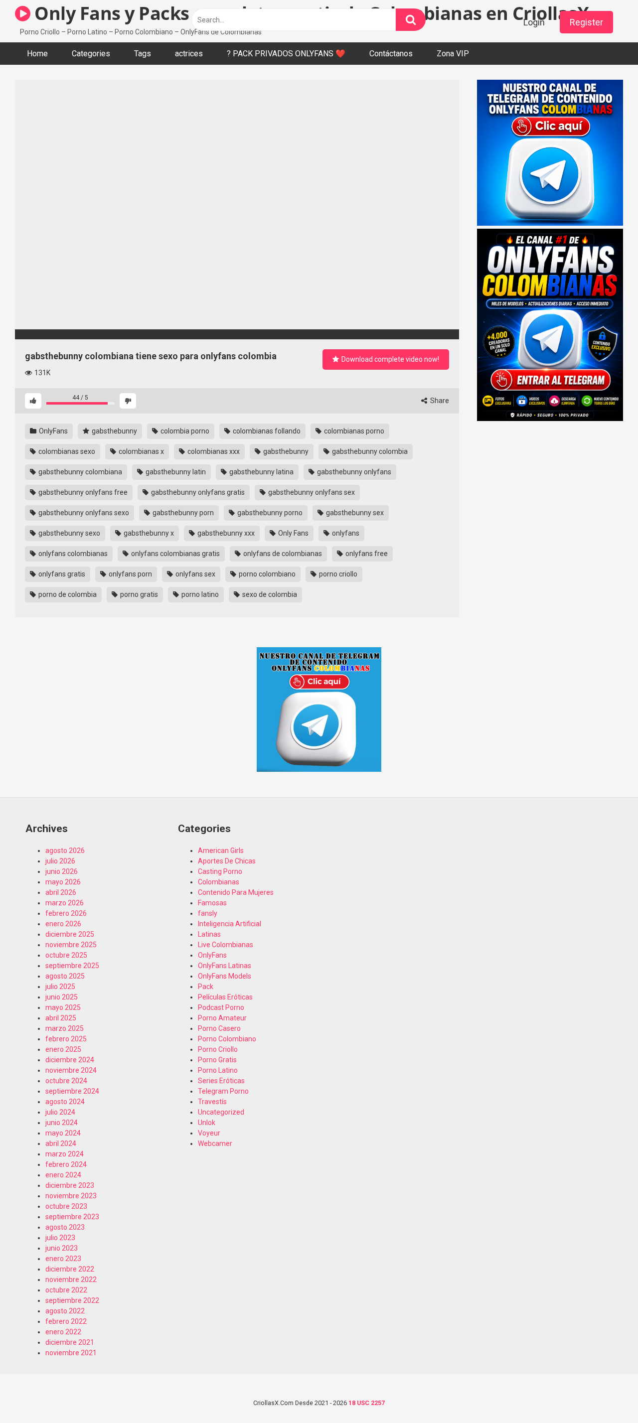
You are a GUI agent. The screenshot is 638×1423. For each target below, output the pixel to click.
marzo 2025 (64, 1028)
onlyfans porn (129, 574)
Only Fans (293, 533)
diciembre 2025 (69, 934)
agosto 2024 (65, 1102)
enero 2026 (63, 924)
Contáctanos (391, 53)
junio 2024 (61, 1123)
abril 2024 (60, 1143)
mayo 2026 (63, 882)
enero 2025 (63, 1049)
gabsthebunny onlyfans (353, 472)
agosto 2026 (65, 850)
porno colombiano (266, 574)
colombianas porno (353, 431)
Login (534, 22)
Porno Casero (219, 1028)
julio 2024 (60, 1112)
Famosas (212, 903)
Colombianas (218, 882)
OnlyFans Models (224, 976)
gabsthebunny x (148, 533)
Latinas (209, 934)
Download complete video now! (389, 359)
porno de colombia (67, 594)
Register (586, 22)
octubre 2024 (66, 1081)
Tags (142, 53)
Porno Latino (218, 1070)
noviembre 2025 (71, 945)
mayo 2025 (63, 1007)
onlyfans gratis (61, 574)
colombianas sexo (66, 451)
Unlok (206, 1123)
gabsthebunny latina (261, 472)
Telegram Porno (223, 1091)
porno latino (199, 594)
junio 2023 (61, 1248)
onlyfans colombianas (72, 554)
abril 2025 (60, 1018)
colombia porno (184, 431)
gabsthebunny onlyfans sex (311, 492)
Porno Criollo (218, 1049)
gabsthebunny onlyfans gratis (197, 492)
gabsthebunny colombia (369, 451)
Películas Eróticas (225, 997)
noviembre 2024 (71, 1070)
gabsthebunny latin (175, 472)
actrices (189, 53)
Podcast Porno (221, 1007)
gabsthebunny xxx (225, 533)
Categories (91, 53)
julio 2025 (60, 987)
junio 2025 (61, 997)
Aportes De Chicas (227, 861)
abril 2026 (60, 892)
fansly (207, 913)
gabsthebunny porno (269, 513)
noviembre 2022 (71, 1279)
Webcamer (215, 1143)
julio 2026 (60, 861)
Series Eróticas (221, 1081)
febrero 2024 (66, 1164)
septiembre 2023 (72, 1217)
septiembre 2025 (72, 966)
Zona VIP (453, 53)
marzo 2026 (64, 903)
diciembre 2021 (69, 1342)
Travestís (212, 1102)
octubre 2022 (66, 1290)
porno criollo (337, 574)
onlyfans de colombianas (282, 554)
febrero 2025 (66, 1039)
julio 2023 (60, 1238)
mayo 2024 (63, 1133)
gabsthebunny (113, 431)
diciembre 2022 (69, 1269)
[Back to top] (604, 1393)
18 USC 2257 (366, 1403)
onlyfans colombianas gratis (175, 554)
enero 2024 (63, 1175)
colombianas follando (266, 431)
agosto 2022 (65, 1311)
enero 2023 (63, 1259)
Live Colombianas (225, 945)
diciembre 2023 (69, 1185)
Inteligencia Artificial (229, 924)
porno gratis (138, 594)
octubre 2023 (66, 1206)
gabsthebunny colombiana (79, 472)
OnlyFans (52, 431)
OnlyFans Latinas (224, 966)
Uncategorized (221, 1112)
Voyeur (209, 1133)
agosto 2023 (65, 1227)
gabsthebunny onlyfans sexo (83, 513)
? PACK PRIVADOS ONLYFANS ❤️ (286, 53)
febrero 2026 (66, 913)
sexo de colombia (269, 594)
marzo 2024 (64, 1154)
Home (37, 53)
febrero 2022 (66, 1321)
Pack (205, 987)
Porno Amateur (222, 1018)
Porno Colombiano (227, 1039)
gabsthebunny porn (182, 513)
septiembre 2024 (72, 1091)
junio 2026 (61, 871)
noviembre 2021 (71, 1353)
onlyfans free (366, 554)
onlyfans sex (194, 574)
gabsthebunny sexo (68, 533)
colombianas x (140, 451)
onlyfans (344, 533)
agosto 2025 (65, 976)
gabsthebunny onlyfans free (82, 492)
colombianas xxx (213, 451)
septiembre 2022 (72, 1300)
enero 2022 (63, 1332)
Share (439, 401)
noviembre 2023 (71, 1196)
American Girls (221, 850)
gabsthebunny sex (354, 513)
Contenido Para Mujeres (236, 892)
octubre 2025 (66, 955)
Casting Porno (220, 871)
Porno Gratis (217, 1060)
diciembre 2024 (69, 1060)
